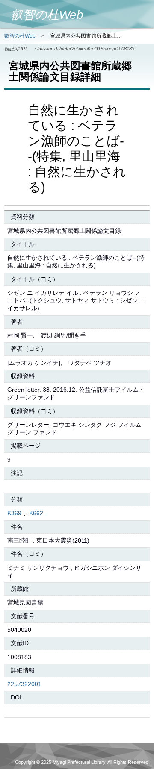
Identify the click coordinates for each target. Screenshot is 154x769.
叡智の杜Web (20, 36)
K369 (14, 513)
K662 (36, 513)
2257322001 (24, 684)
